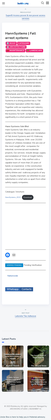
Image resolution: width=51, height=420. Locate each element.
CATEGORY (23, 43)
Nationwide (12, 275)
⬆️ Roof (11, 43)
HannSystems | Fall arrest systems (20, 35)
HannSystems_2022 (13, 197)
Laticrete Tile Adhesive (25, 316)
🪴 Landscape (34, 50)
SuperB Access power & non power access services (25, 17)
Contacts (27, 289)
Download (28, 197)
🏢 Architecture (16, 47)
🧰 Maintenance (15, 50)
